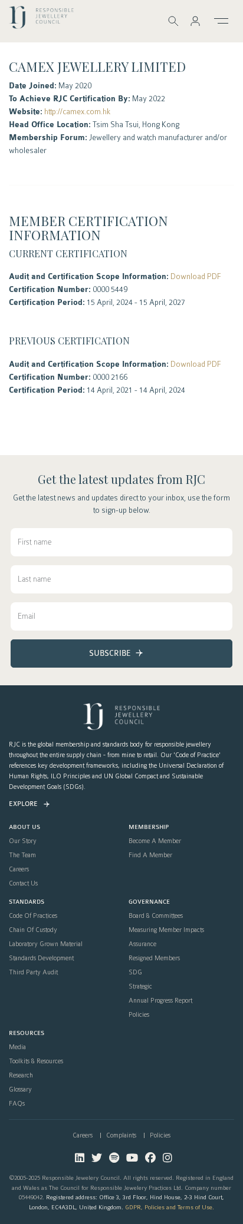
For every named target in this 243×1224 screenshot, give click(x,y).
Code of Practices (33, 916)
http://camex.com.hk (77, 111)
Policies (139, 1015)
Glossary (20, 1089)
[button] (195, 21)
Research (21, 1075)
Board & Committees (156, 916)
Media (17, 1047)
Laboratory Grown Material (46, 944)
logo (41, 20)
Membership (149, 827)
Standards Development (41, 958)
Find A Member (150, 855)
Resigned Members (154, 958)
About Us (24, 827)
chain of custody (33, 930)
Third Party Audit (33, 972)
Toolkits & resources (36, 1061)
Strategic (140, 986)
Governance (149, 902)
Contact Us (23, 883)
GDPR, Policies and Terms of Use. (169, 1207)
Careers (19, 869)
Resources (26, 1033)
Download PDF (195, 276)
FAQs (17, 1103)
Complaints (121, 1135)
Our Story (23, 841)
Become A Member (155, 841)
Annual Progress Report (160, 1000)
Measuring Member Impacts (166, 930)
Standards (26, 902)
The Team (22, 855)
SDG (135, 972)
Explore (23, 804)
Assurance (142, 944)
